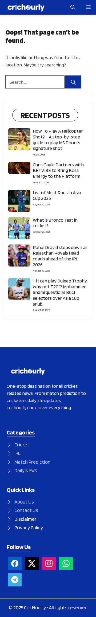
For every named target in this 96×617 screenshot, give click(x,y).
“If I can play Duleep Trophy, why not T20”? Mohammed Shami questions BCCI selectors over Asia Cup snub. (60, 292)
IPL (17, 453)
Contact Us (26, 510)
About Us (24, 502)
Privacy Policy (28, 528)
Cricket (21, 445)
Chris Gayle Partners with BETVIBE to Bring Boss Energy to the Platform (58, 170)
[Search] (73, 81)
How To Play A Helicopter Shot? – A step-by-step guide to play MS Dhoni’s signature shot (58, 139)
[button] (73, 7)
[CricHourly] (26, 7)
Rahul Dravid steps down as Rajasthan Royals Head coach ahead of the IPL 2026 (60, 255)
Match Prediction (32, 462)
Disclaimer (25, 519)
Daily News (25, 470)
